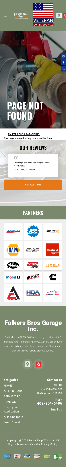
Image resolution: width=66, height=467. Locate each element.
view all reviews (33, 184)
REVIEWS (10, 401)
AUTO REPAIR (13, 391)
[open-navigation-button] (5, 16)
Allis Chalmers (13, 417)
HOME (8, 385)
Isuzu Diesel (12, 422)
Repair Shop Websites (41, 440)
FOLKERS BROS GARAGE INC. (24, 134)
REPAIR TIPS (12, 396)
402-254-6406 (25, 337)
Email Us (56, 409)
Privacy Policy (49, 444)
